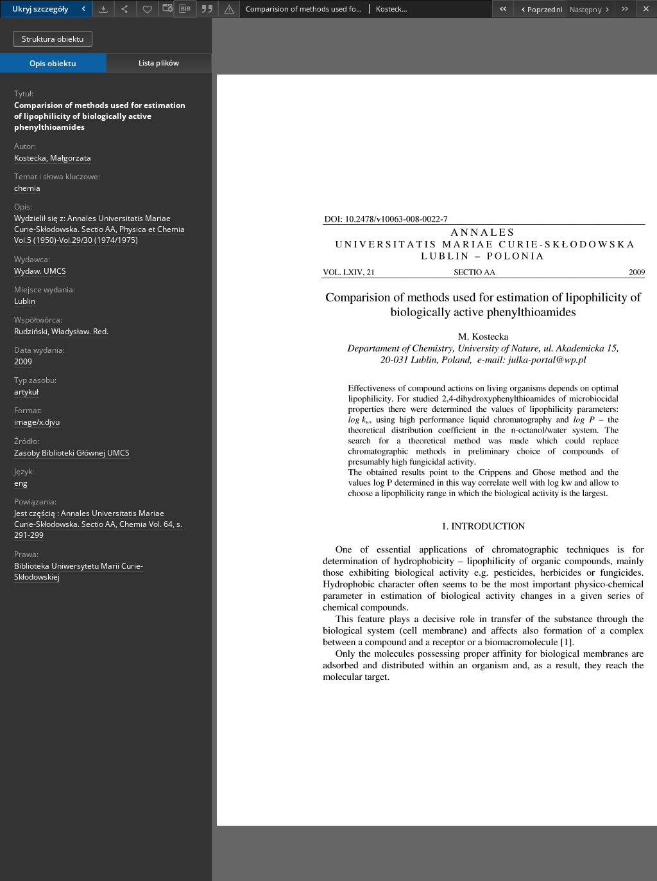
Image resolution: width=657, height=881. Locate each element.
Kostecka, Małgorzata (52, 157)
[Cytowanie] (207, 8)
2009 (23, 361)
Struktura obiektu (52, 38)
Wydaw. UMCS (40, 270)
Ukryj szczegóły (40, 8)
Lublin (24, 301)
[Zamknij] (646, 8)
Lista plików (159, 62)
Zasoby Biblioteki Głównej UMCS (72, 452)
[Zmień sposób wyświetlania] (166, 8)
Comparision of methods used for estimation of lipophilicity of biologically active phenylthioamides (99, 116)
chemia (27, 187)
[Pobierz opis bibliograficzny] (185, 9)
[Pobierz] (103, 8)
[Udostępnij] (125, 8)
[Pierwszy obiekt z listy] (502, 8)
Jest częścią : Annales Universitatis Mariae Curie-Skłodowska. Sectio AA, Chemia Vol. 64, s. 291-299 (98, 524)
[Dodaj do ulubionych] (147, 8)
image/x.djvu (37, 421)
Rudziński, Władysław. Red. (61, 331)
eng (21, 482)
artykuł (26, 391)
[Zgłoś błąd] (229, 8)
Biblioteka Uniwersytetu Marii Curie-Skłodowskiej (78, 571)
